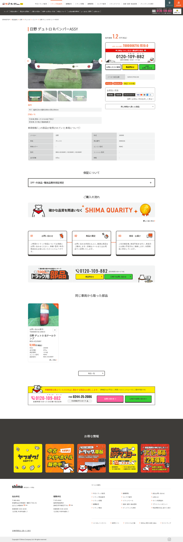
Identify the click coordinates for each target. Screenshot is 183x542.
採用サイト (115, 523)
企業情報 (178, 5)
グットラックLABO (129, 508)
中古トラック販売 (99, 493)
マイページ (169, 5)
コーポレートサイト (99, 523)
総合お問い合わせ (159, 493)
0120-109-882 (94, 271)
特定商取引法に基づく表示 (162, 508)
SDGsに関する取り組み (149, 523)
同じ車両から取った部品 (130, 106)
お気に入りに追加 (113, 67)
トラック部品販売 (99, 497)
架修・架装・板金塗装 (130, 504)
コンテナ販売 (127, 497)
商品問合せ (130, 67)
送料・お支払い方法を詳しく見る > (140, 99)
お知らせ (156, 497)
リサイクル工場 (130, 523)
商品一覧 (91, 373)
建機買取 (126, 493)
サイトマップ (166, 523)
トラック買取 (97, 500)
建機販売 (96, 504)
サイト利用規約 (158, 500)
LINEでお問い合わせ (118, 276)
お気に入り (177, 12)
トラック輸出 (97, 508)
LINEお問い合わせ (147, 67)
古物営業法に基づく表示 (21, 530)
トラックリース (128, 500)
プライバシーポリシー (160, 504)
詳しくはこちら (148, 221)
